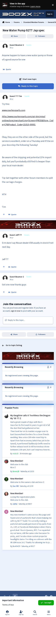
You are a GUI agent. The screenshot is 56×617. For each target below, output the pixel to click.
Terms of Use (8, 604)
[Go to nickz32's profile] (6, 416)
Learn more (5, 5)
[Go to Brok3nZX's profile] (6, 512)
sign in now (15, 311)
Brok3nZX (16, 546)
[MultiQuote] (4, 214)
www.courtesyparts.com (13, 110)
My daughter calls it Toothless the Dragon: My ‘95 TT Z (30, 417)
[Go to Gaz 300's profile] (6, 479)
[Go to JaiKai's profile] (6, 494)
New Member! (16, 460)
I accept (47, 602)
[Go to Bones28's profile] (6, 461)
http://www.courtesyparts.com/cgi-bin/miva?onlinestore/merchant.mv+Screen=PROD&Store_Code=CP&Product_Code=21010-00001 (27, 120)
